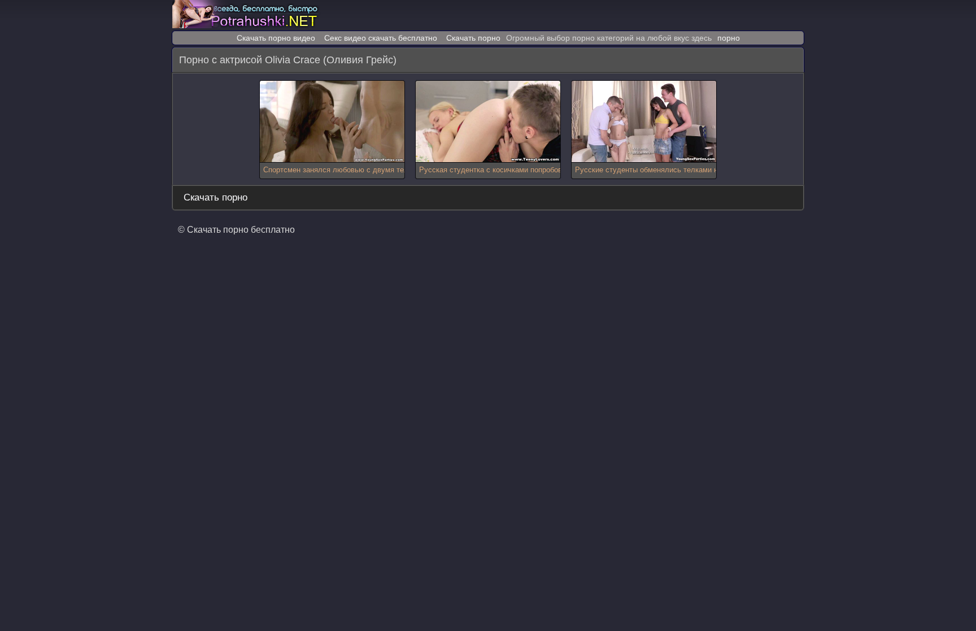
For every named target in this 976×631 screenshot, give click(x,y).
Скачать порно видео (276, 37)
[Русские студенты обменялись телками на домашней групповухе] (644, 122)
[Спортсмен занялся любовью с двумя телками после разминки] (332, 122)
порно (728, 37)
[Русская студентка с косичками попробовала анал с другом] (488, 122)
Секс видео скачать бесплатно (380, 37)
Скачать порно (473, 37)
